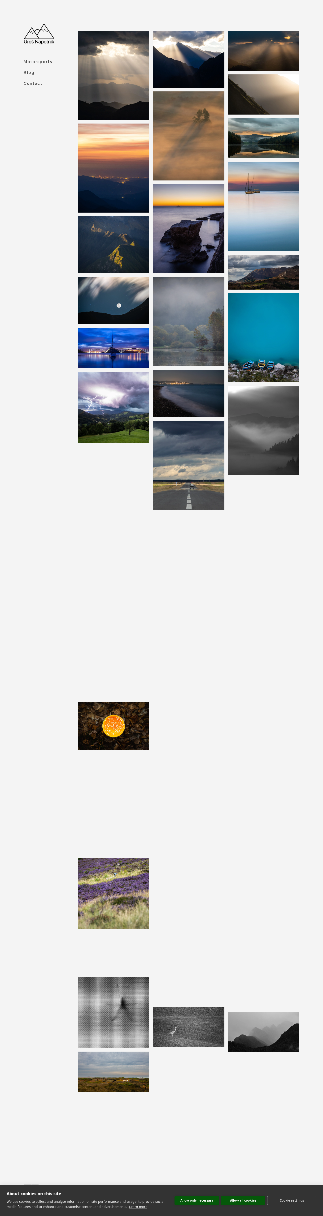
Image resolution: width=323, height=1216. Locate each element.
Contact (33, 83)
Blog (29, 72)
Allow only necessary (196, 1200)
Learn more (138, 1206)
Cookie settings (292, 1200)
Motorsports (38, 61)
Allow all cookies (243, 1200)
